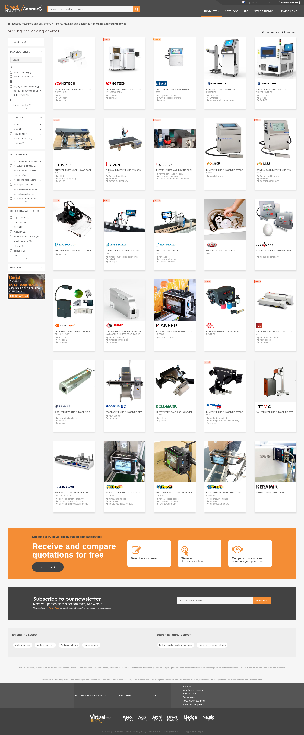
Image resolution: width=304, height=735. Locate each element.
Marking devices (22, 645)
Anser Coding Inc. (23, 76)
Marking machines (45, 645)
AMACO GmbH (22, 72)
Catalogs (231, 11)
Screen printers (91, 645)
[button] (26, 51)
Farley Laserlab (22, 105)
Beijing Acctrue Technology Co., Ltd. (27, 86)
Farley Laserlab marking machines (175, 645)
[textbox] (90, 9)
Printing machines (69, 645)
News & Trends (263, 11)
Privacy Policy (54, 608)
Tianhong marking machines (212, 645)
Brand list (187, 686)
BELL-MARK (21, 95)
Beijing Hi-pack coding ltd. (27, 91)
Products (210, 11)
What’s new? (19, 42)
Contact (175, 43)
